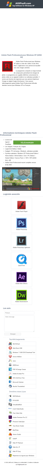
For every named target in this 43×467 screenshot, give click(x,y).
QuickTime (21, 265)
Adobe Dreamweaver (21, 301)
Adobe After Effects (21, 283)
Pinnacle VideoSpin (19, 421)
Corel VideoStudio (18, 409)
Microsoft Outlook (18, 382)
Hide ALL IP (16, 447)
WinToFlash (16, 344)
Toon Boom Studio (18, 426)
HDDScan (16, 365)
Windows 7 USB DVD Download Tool (24, 352)
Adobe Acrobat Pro (18, 373)
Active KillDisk (17, 356)
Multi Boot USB (17, 348)
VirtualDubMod (17, 404)
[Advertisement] (21, 30)
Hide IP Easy (17, 451)
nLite (14, 361)
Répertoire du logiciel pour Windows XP (23, 456)
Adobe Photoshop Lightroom (21, 247)
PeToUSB (16, 400)
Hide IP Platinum (18, 443)
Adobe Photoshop (21, 229)
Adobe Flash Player (21, 211)
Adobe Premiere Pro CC (20, 417)
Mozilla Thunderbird (19, 386)
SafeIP (15, 438)
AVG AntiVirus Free (19, 378)
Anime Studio (17, 434)
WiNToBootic (17, 396)
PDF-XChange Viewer (19, 369)
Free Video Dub (17, 413)
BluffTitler (16, 430)
